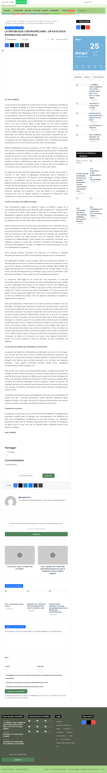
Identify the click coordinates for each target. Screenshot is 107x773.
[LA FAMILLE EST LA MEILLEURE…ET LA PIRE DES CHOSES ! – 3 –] (40, 733)
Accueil (6, 10)
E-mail (7, 666)
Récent (87, 77)
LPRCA (68, 10)
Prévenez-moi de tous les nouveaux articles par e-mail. (25, 686)
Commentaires (98, 77)
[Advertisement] (36, 439)
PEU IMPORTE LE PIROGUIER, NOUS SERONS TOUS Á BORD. (95, 116)
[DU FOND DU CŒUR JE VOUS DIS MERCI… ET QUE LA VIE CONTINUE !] (32, 728)
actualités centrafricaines (63, 725)
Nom (7, 657)
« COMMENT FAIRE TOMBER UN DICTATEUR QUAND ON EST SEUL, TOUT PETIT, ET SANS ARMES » (95, 91)
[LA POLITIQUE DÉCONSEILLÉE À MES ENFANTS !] (32, 722)
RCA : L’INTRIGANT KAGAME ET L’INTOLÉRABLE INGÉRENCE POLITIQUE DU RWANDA (81, 214)
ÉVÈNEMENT (54, 10)
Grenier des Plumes (31, 21)
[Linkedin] (17, 45)
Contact (102, 769)
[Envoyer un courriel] (18, 39)
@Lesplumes (13, 39)
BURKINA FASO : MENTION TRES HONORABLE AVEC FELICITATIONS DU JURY (36, 606)
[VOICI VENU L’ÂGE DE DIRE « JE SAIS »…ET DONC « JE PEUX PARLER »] (48, 722)
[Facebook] (7, 45)
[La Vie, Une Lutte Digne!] (48, 733)
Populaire (78, 77)
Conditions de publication (58, 769)
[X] (12, 45)
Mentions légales (73, 769)
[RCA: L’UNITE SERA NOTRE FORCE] (14, 596)
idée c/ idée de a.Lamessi (47, 21)
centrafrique (59, 732)
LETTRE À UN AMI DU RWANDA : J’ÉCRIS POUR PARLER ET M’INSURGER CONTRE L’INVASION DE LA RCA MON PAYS (82, 182)
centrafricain (67, 728)
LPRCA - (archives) (18, 21)
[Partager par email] (22, 45)
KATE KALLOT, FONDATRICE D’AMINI (94, 105)
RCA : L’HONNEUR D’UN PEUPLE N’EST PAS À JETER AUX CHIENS (96, 211)
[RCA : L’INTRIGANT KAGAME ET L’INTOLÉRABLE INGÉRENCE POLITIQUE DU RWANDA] (82, 201)
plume (71, 736)
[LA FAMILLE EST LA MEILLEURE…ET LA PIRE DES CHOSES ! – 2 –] (32, 733)
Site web (40, 666)
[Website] (19, 503)
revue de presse (65, 739)
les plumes (69, 732)
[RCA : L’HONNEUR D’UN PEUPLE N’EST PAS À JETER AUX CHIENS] (96, 201)
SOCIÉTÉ (45, 10)
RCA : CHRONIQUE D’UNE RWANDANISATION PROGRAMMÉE (95, 174)
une (57, 746)
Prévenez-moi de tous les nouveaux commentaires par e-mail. (27, 682)
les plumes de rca (61, 736)
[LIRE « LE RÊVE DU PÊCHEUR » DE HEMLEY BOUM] (82, 138)
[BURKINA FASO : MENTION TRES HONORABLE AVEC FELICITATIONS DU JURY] (36, 596)
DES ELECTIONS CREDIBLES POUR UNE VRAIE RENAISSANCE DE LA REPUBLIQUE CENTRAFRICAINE (58, 608)
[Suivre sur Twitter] (17, 39)
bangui (58, 728)
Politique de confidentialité (89, 769)
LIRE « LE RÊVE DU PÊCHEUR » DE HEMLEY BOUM (95, 137)
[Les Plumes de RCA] (9, 6)
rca (57, 739)
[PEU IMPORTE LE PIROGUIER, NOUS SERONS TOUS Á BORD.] (82, 116)
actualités (59, 721)
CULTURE (28, 10)
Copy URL (48, 476)
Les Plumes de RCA (22, 769)
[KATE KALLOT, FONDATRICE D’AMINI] (82, 106)
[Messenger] (30, 485)
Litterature (18, 10)
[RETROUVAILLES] (40, 728)
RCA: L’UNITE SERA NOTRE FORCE (14, 605)
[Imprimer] (27, 45)
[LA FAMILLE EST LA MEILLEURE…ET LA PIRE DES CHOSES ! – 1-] (48, 728)
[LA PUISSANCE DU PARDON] (82, 128)
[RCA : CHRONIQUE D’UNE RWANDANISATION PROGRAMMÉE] (96, 163)
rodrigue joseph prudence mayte (65, 743)
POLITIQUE (37, 10)
